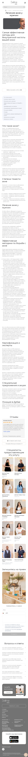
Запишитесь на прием (9, 117)
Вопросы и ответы (8, 119)
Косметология (5, 719)
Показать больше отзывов (13, 443)
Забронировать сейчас (13, 90)
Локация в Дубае (8, 110)
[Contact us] (26, 755)
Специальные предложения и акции (13, 108)
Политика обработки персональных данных (11, 753)
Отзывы (5, 112)
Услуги (3, 712)
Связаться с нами (14, 706)
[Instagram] (25, 3)
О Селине (4, 709)
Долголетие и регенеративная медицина (5, 722)
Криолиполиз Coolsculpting (5, 726)
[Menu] (3, 2)
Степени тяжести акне (9, 99)
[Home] (14, 2)
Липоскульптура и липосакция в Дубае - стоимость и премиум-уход (8, 729)
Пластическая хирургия (17, 722)
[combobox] (13, 7)
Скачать (8, 692)
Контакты (4, 714)
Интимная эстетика (18, 719)
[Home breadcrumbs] (5, 10)
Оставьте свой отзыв (15, 440)
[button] (3, 613)
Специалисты (5, 710)
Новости (4, 717)
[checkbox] (3, 625)
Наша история (5, 715)
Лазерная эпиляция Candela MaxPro (18, 726)
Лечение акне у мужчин (10, 101)
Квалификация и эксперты (10, 106)
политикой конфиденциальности (13, 627)
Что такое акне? (8, 97)
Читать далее (6, 431)
